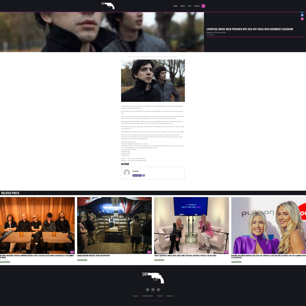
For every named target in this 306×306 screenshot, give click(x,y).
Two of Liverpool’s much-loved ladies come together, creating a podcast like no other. (185, 255)
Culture (197, 6)
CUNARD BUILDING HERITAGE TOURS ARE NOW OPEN (93, 255)
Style (189, 6)
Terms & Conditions (147, 296)
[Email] (144, 175)
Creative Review (136, 56)
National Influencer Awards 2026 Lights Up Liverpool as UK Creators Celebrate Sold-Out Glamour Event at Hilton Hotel (268, 256)
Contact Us (170, 296)
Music (175, 6)
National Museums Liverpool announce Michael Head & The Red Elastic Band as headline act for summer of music (37, 256)
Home (129, 56)
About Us (135, 296)
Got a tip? (160, 296)
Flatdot (135, 171)
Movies (182, 6)
